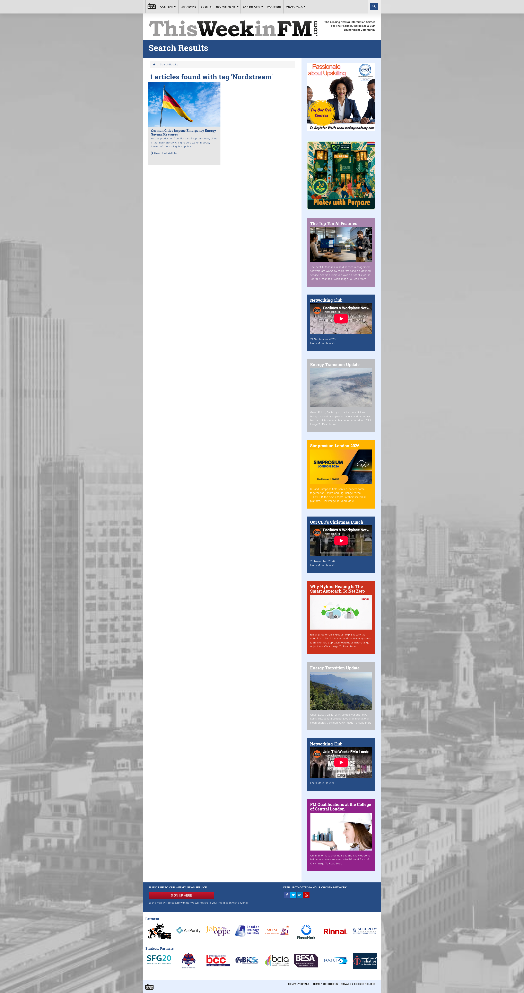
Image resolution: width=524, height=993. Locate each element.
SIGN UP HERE (181, 895)
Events (206, 6)
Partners (274, 6)
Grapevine (188, 6)
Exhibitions (252, 6)
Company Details (298, 984)
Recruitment (226, 6)
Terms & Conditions (325, 984)
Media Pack (295, 6)
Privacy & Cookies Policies (358, 984)
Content (167, 6)
